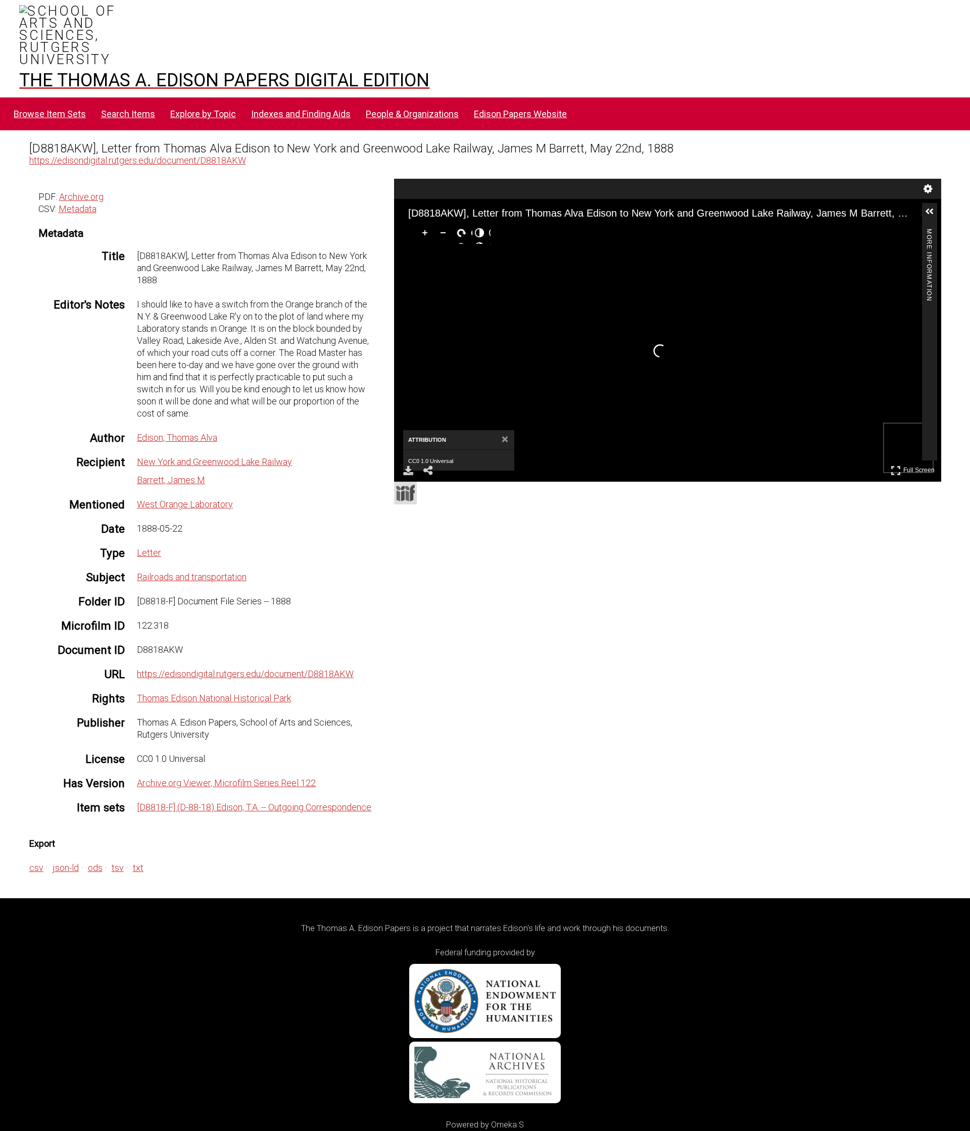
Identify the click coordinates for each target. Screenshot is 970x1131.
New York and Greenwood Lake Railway (214, 461)
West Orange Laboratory (185, 504)
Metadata (77, 208)
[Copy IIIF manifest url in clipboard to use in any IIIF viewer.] (405, 493)
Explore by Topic (203, 114)
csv (36, 867)
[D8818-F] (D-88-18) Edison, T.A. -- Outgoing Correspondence (254, 807)
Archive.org (81, 196)
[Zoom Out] (445, 235)
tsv (118, 867)
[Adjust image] (481, 235)
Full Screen (920, 468)
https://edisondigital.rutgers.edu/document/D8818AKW (137, 160)
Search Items (128, 114)
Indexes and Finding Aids (301, 114)
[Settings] (928, 189)
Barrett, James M (171, 480)
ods (95, 867)
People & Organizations (412, 114)
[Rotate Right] (463, 235)
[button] (934, 216)
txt (138, 867)
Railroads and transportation (192, 577)
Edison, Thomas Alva (177, 437)
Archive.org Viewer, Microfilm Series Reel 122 (226, 783)
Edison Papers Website (520, 114)
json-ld (66, 867)
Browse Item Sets (50, 114)
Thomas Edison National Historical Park (214, 698)
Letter (149, 552)
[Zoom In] (427, 235)
